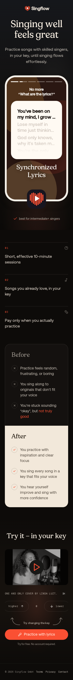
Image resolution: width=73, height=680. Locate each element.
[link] (36, 8)
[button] (14, 81)
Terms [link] (39, 671)
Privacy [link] (51, 671)
